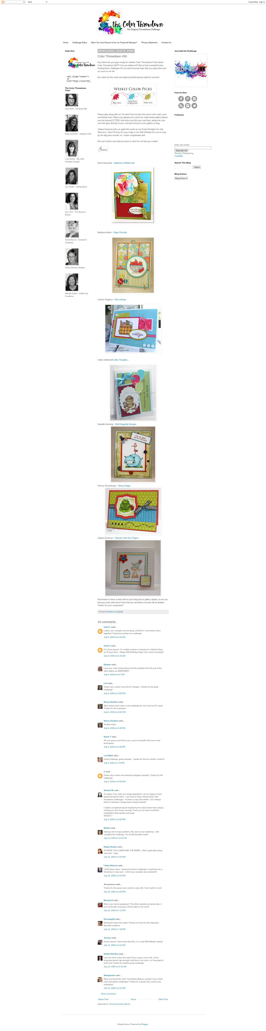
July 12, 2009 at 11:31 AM (115, 966)
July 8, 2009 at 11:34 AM (114, 656)
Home (65, 42)
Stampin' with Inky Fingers (127, 538)
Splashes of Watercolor (124, 163)
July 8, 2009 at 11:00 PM (114, 728)
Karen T (107, 737)
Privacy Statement (149, 42)
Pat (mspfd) (109, 919)
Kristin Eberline (111, 954)
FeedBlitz (179, 156)
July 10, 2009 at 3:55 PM (115, 875)
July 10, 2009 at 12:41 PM (115, 838)
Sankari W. (109, 790)
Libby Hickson (110, 865)
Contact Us (166, 42)
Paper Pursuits (120, 232)
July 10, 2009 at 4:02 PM (115, 892)
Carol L (107, 627)
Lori (106, 683)
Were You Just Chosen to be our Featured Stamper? (114, 42)
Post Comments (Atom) (120, 1004)
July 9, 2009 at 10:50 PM (115, 819)
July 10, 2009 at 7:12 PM (115, 910)
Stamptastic (109, 975)
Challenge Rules (79, 42)
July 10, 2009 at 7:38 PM (115, 929)
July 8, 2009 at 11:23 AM (114, 637)
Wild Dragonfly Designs (125, 424)
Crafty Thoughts (120, 360)
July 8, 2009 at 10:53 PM (115, 712)
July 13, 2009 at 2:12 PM (115, 988)
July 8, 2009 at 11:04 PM (114, 747)
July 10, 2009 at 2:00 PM (115, 857)
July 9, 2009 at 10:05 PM (115, 781)
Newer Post (103, 999)
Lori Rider (108, 755)
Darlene (108, 664)
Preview (178, 153)
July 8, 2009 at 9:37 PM (114, 674)
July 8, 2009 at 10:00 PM (115, 693)
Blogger (144, 1024)
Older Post (163, 999)
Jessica (107, 938)
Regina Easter (110, 847)
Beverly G (108, 900)
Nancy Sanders (111, 702)
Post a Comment (108, 994)
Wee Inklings (120, 299)
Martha (107, 828)
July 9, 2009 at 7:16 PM (114, 763)
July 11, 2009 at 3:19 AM (114, 945)
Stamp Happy (124, 485)
